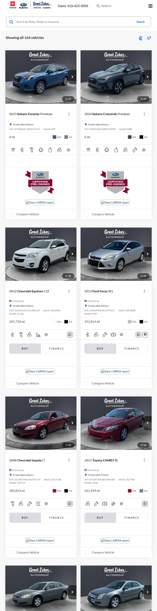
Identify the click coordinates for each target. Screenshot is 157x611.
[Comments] (70, 334)
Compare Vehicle (27, 214)
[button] (72, 77)
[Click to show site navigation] (150, 6)
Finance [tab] (56, 348)
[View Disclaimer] (69, 150)
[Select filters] (140, 38)
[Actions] (69, 114)
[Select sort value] (148, 37)
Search (141, 21)
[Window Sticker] (145, 334)
